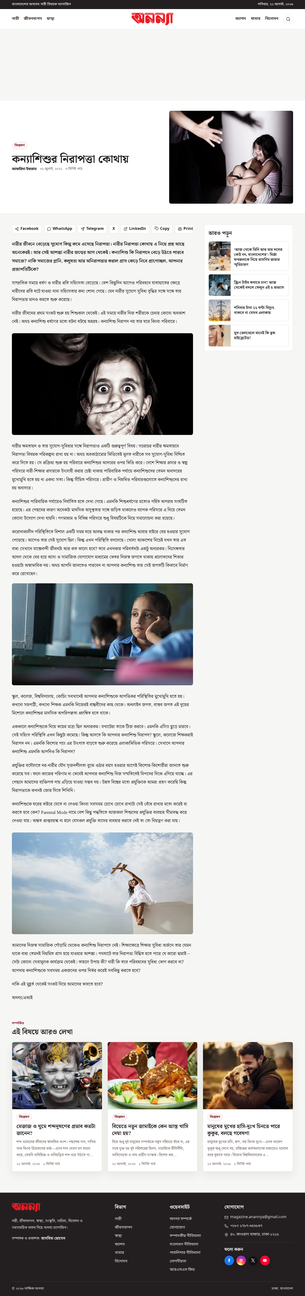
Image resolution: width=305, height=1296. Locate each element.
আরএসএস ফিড (182, 1269)
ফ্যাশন (240, 18)
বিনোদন (271, 18)
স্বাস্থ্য (50, 18)
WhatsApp (62, 229)
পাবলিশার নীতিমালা (185, 1253)
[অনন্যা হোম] (152, 19)
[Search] (288, 19)
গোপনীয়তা (178, 1261)
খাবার (255, 18)
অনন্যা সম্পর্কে (181, 1219)
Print (188, 229)
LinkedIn (137, 229)
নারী (15, 18)
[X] (253, 1260)
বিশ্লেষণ (20, 145)
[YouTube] (265, 1260)
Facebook (29, 229)
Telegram (95, 229)
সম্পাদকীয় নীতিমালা (185, 1236)
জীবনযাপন (33, 18)
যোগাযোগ (177, 1227)
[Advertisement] (152, 65)
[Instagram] (241, 1260)
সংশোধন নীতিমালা (184, 1244)
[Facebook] (229, 1260)
